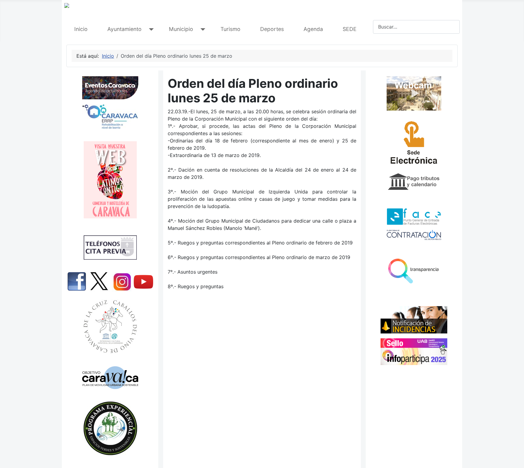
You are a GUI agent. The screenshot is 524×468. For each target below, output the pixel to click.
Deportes (272, 29)
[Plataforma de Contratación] (414, 235)
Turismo (230, 29)
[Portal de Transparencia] (414, 270)
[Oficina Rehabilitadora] (110, 116)
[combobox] (416, 27)
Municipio (181, 29)
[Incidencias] (414, 319)
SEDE (350, 29)
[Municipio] (201, 29)
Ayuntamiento (124, 29)
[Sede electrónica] (414, 144)
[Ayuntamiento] (150, 29)
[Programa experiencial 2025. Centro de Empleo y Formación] (110, 428)
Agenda (313, 29)
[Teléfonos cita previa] (110, 247)
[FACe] (414, 216)
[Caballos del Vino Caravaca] (110, 326)
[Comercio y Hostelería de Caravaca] (110, 179)
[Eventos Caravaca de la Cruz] (110, 87)
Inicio (81, 29)
